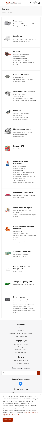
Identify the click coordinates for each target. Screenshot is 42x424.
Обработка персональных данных (21, 333)
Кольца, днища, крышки (28, 100)
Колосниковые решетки (21, 306)
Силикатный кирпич (20, 58)
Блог (21, 328)
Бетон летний (29, 24)
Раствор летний (31, 26)
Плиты (31, 308)
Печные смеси (18, 170)
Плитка (30, 79)
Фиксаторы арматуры (20, 119)
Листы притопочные (20, 308)
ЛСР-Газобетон (30, 39)
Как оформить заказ (21, 344)
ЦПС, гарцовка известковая (22, 151)
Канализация (31, 236)
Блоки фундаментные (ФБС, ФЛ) (23, 98)
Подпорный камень (19, 81)
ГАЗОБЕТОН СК (18, 39)
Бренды (21, 347)
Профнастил (29, 285)
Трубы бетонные (19, 96)
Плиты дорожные (19, 94)
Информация (21, 341)
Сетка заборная (18, 285)
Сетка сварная (18, 136)
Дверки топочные (19, 304)
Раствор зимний (19, 26)
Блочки (16, 100)
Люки (15, 238)
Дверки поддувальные (20, 300)
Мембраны (17, 213)
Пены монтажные (25, 210)
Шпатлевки (17, 174)
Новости (21, 330)
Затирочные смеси (28, 176)
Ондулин (32, 195)
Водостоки (25, 77)
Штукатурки (27, 174)
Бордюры (17, 77)
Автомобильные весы (21, 363)
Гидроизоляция (18, 197)
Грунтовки (17, 176)
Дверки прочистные (20, 302)
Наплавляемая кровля (20, 195)
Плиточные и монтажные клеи (23, 172)
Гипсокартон (17, 254)
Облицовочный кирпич (21, 54)
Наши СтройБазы (21, 336)
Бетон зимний (18, 24)
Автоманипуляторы (21, 360)
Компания (21, 324)
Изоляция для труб (19, 236)
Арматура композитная (21, 117)
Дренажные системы (20, 233)
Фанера (26, 254)
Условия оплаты (21, 350)
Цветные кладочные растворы (23, 182)
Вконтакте (20, 384)
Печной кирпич (19, 56)
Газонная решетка (19, 79)
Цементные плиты (19, 257)
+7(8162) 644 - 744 (22, 393)
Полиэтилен (17, 271)
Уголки (30, 132)
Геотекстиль (17, 231)
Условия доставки (21, 352)
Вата (15, 210)
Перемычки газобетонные (22, 41)
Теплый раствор (19, 180)
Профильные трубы (20, 132)
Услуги (21, 357)
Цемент (16, 149)
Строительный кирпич (21, 60)
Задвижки (30, 304)
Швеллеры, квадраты (20, 134)
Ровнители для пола (19, 178)
